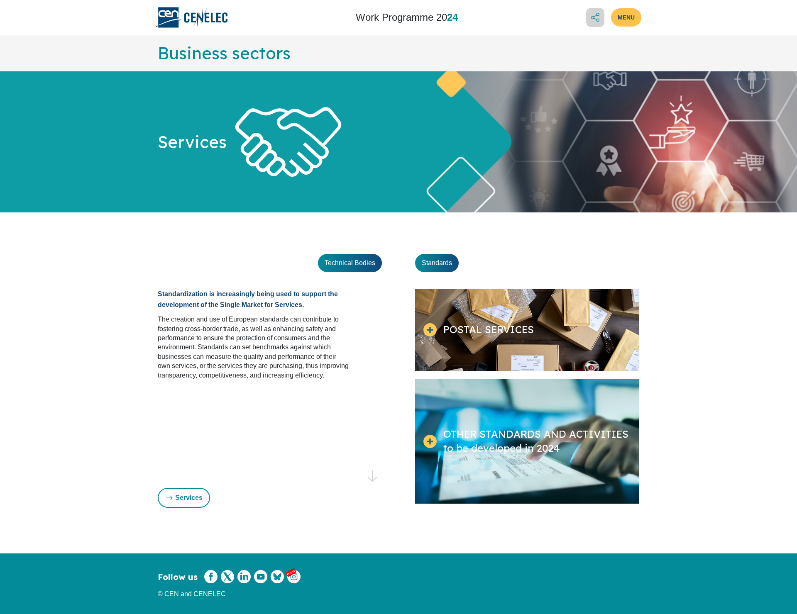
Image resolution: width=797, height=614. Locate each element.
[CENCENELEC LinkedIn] (244, 582)
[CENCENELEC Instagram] (294, 582)
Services (189, 497)
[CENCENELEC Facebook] (211, 582)
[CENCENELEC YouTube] (260, 582)
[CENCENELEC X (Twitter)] (227, 582)
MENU (626, 17)
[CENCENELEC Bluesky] (277, 582)
